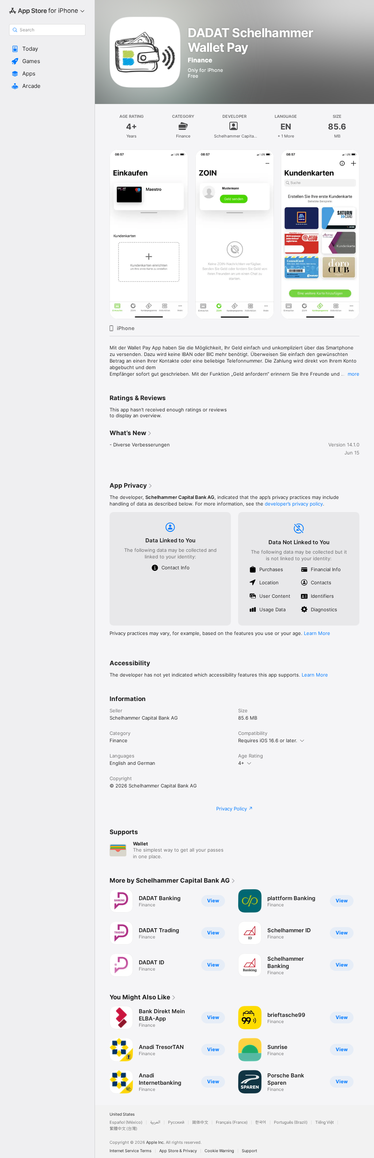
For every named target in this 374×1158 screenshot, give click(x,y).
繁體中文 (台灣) (123, 1129)
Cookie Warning (219, 1151)
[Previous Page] (102, 933)
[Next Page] (367, 933)
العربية (155, 1122)
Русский (176, 1122)
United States (122, 1114)
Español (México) (126, 1122)
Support (249, 1151)
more (353, 374)
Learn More (317, 633)
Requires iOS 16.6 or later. (267, 740)
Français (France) (232, 1122)
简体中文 (200, 1122)
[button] (47, 48)
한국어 (260, 1122)
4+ (241, 763)
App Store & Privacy (178, 1151)
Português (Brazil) (291, 1122)
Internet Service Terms (131, 1151)
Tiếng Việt (324, 1122)
